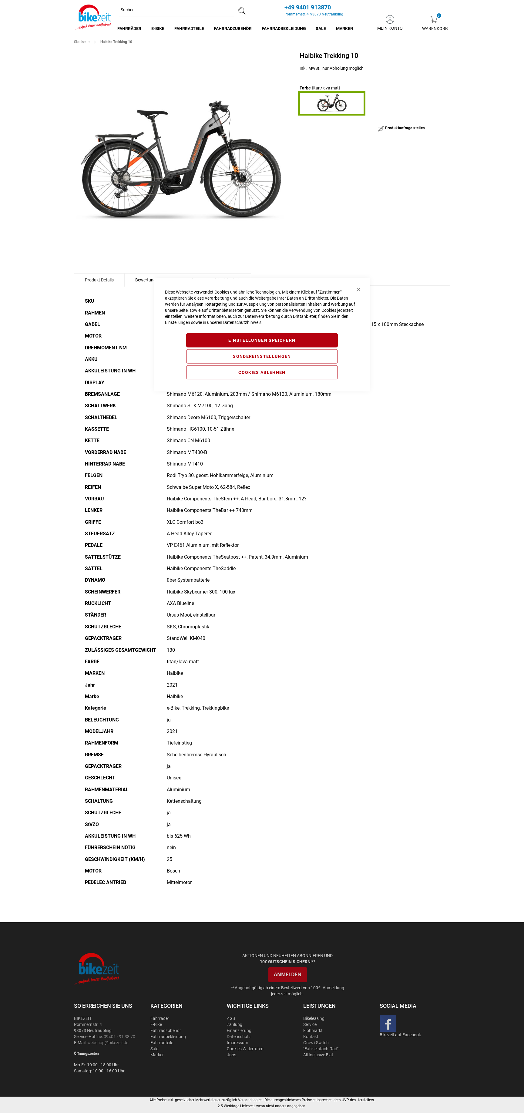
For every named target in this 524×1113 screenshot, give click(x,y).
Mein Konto (390, 28)
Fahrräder (159, 1018)
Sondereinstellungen (262, 356)
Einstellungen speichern (261, 340)
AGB (231, 1018)
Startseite (81, 42)
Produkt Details (99, 279)
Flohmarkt (313, 1030)
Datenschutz (239, 1036)
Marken (157, 1054)
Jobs (231, 1054)
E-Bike (156, 1024)
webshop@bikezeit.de (107, 1042)
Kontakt (310, 1036)
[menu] (236, 28)
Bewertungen (147, 279)
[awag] (111, 968)
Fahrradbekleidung (168, 1036)
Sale (154, 1048)
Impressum (237, 1042)
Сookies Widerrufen (245, 1048)
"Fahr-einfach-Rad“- (321, 1048)
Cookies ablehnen (262, 372)
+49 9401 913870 (307, 7)
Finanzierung (239, 1030)
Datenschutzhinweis (242, 322)
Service (310, 1024)
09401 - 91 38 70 (119, 1036)
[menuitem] (130, 28)
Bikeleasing (313, 1018)
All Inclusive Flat (318, 1054)
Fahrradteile (161, 1042)
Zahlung (234, 1024)
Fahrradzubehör (165, 1030)
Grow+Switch (316, 1042)
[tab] (99, 280)
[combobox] (176, 10)
